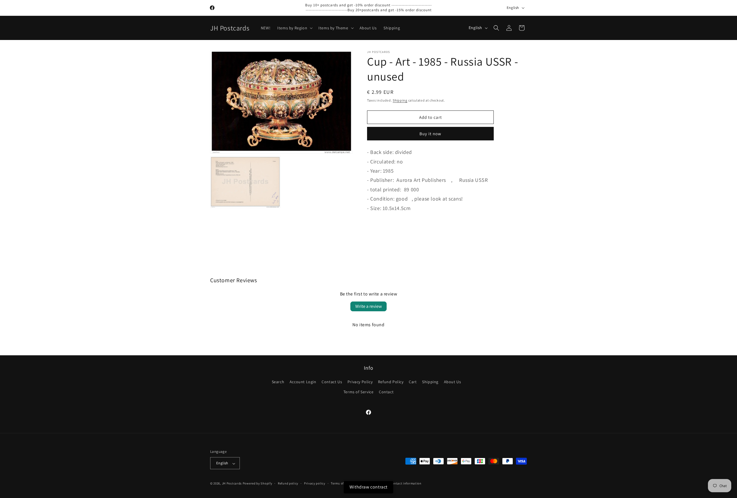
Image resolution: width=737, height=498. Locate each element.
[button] (294, 28)
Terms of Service (358, 392)
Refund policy (288, 483)
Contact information (405, 483)
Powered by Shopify (257, 484)
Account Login (303, 382)
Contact (386, 392)
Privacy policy (314, 483)
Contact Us (332, 382)
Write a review (368, 306)
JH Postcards (232, 484)
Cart (413, 382)
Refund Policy (391, 382)
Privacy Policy (360, 382)
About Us (452, 382)
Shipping (400, 100)
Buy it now (430, 133)
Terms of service (343, 483)
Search (278, 382)
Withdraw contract (368, 487)
